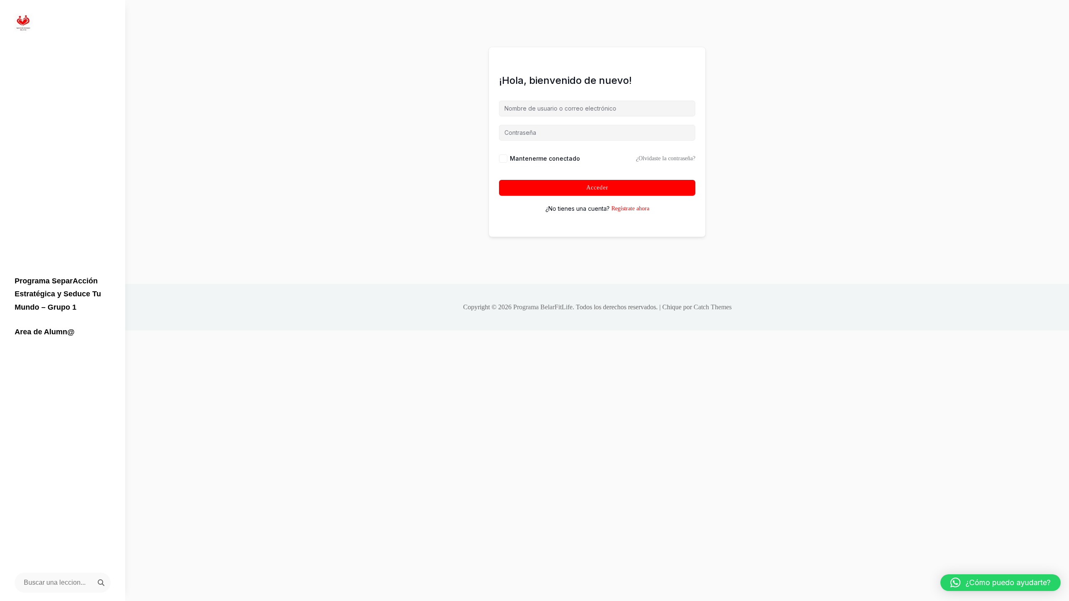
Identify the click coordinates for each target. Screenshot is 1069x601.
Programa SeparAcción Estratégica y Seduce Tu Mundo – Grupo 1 (58, 294)
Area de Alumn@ (45, 332)
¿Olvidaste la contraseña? (665, 158)
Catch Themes (713, 307)
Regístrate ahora (630, 208)
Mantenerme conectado (545, 158)
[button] (1000, 582)
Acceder (597, 187)
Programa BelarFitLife (542, 307)
